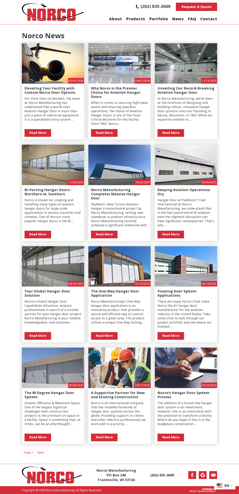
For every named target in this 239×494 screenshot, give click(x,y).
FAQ (192, 18)
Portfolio (158, 18)
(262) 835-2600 (155, 6)
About (115, 18)
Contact (208, 18)
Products (135, 18)
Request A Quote (196, 6)
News (178, 18)
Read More (37, 133)
